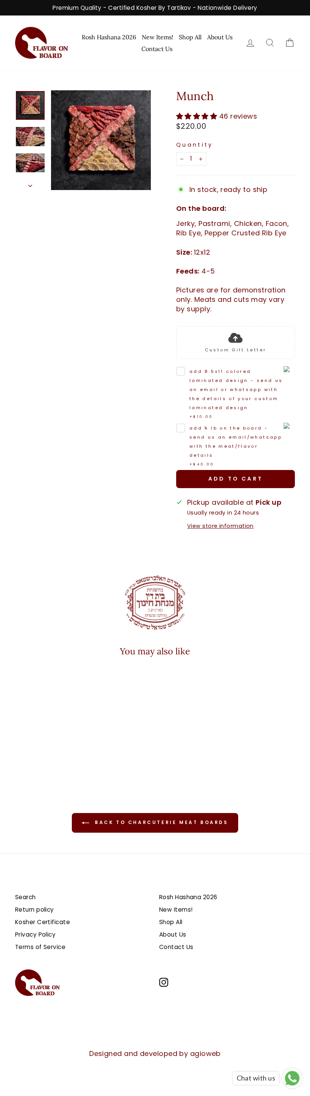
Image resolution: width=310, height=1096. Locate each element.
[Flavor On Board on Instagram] (163, 982)
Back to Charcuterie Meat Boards (160, 822)
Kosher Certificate (42, 922)
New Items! (157, 37)
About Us (219, 37)
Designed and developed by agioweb (155, 1053)
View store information (220, 526)
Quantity (194, 144)
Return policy (34, 910)
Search (25, 897)
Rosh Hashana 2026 (109, 37)
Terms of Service (40, 947)
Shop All (190, 37)
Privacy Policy (35, 934)
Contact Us (156, 49)
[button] (42, 739)
